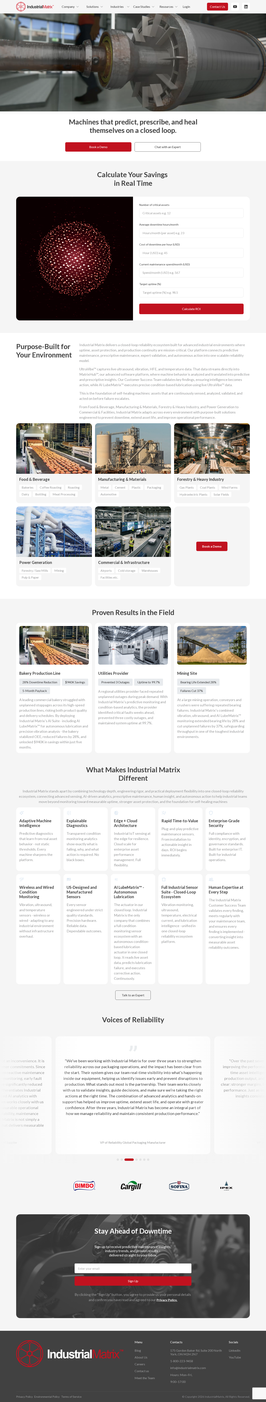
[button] (118, 1159)
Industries (117, 6)
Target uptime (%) (150, 284)
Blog (138, 1350)
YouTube (235, 1357)
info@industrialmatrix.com (188, 1368)
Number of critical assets (154, 204)
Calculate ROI (191, 309)
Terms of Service (71, 1396)
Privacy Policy (24, 1396)
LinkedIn (234, 1350)
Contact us (142, 1371)
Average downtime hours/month (159, 224)
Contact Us (217, 6)
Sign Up (133, 1281)
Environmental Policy (47, 1396)
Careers (140, 1364)
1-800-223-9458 (181, 1361)
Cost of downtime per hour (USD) (159, 244)
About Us (141, 1357)
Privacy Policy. (167, 1300)
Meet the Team (145, 1378)
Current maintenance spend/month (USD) (164, 264)
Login (186, 6)
